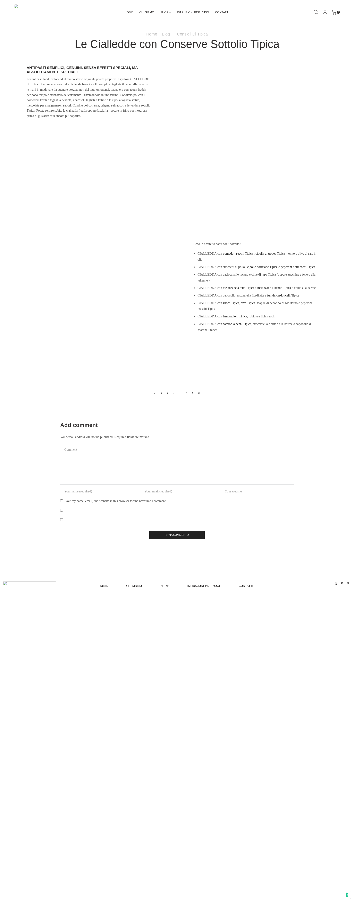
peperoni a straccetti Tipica (298, 267)
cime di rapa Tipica (263, 274)
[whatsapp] (192, 392)
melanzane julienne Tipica (274, 288)
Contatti (222, 12)
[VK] (167, 392)
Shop (164, 12)
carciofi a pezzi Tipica (237, 324)
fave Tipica (248, 303)
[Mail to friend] (180, 392)
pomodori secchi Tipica (238, 253)
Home (129, 12)
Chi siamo (146, 12)
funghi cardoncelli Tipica (283, 295)
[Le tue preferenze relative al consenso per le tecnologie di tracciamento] (347, 895)
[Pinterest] (173, 392)
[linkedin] (186, 392)
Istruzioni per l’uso (193, 12)
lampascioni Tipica (235, 316)
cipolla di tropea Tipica (270, 253)
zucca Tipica (231, 303)
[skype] (198, 392)
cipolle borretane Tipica (262, 267)
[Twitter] (156, 392)
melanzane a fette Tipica (238, 288)
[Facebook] (162, 392)
